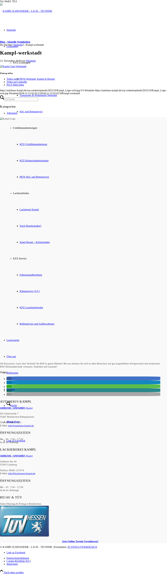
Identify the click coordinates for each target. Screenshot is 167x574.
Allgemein (12, 113)
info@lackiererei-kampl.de (21, 473)
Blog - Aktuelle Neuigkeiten (15, 41)
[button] (9, 378)
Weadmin (31, 60)
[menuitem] (87, 558)
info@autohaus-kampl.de (21, 425)
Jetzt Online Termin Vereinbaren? (80, 541)
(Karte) (16, 408)
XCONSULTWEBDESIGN (82, 547)
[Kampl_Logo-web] (26, 11)
